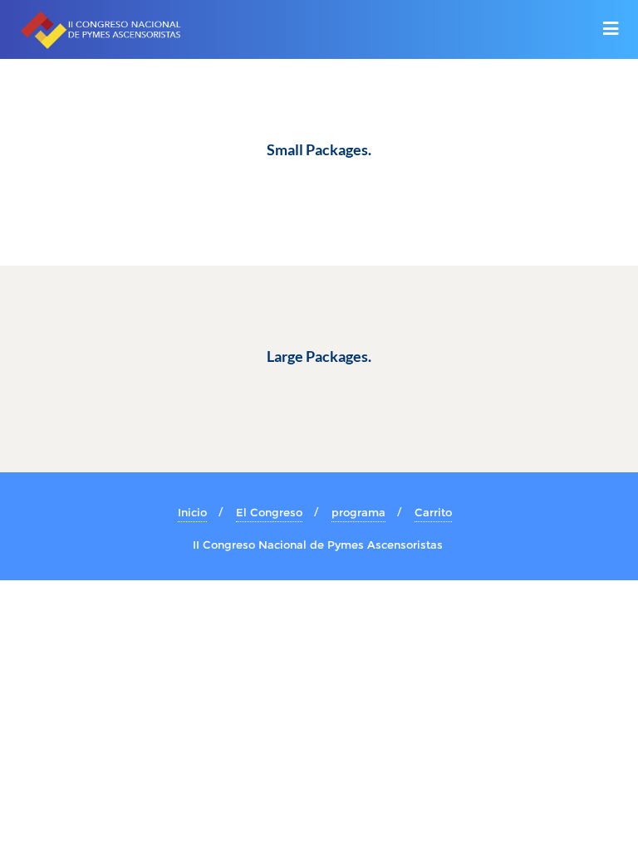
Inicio (192, 512)
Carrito (433, 512)
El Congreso (269, 512)
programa (358, 512)
